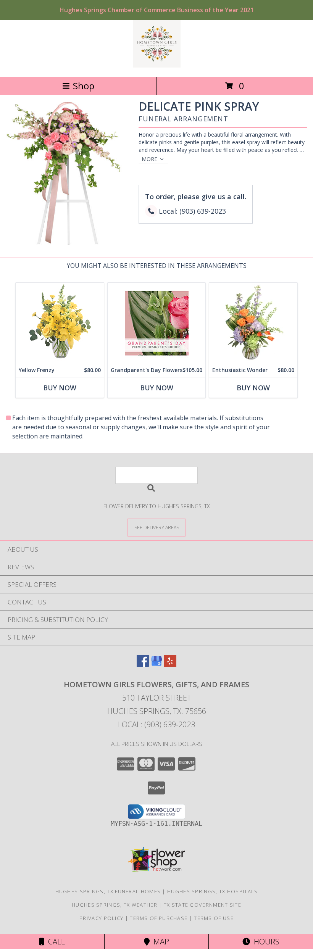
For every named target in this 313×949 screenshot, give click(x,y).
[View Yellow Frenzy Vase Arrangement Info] (60, 323)
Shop (83, 85)
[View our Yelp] (170, 664)
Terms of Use (214, 918)
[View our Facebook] (143, 664)
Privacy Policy (101, 918)
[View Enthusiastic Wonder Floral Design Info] (253, 323)
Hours (264, 941)
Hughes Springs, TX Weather (114, 904)
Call (54, 941)
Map (159, 941)
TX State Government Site (202, 904)
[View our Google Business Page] (156, 664)
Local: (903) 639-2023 (156, 724)
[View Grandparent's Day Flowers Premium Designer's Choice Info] (156, 323)
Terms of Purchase (158, 918)
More (149, 159)
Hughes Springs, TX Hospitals (212, 891)
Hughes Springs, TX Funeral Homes (108, 891)
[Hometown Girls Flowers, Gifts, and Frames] (157, 65)
